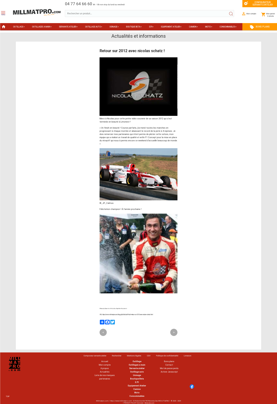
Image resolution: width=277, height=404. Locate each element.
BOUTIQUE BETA (133, 26)
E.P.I (150, 26)
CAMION (192, 26)
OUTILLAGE (18, 26)
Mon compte (105, 365)
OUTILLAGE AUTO (93, 26)
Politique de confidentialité (167, 356)
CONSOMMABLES (227, 26)
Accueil (104, 361)
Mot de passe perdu (169, 368)
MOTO (208, 26)
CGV (148, 356)
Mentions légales (134, 356)
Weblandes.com (149, 403)
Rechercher (116, 356)
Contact (169, 365)
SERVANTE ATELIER (67, 26)
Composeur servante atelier (95, 356)
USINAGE (113, 26)
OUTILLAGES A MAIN (41, 26)
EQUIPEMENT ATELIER (170, 26)
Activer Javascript (169, 372)
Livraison (187, 356)
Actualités (105, 372)
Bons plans (169, 361)
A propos (105, 368)
